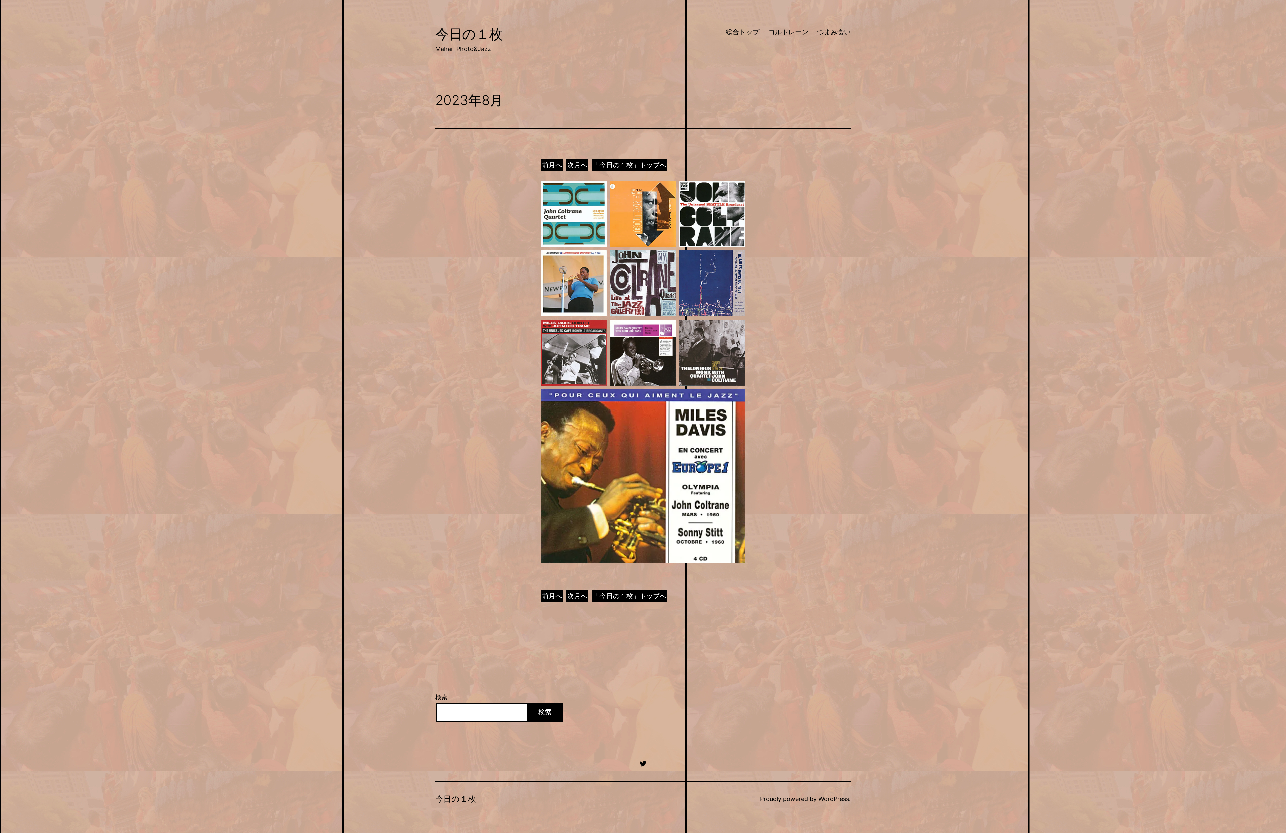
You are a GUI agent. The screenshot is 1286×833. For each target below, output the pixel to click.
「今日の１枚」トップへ (629, 165)
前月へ (552, 165)
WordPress (833, 798)
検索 (441, 697)
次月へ (577, 165)
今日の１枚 (469, 34)
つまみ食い (834, 32)
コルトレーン (788, 32)
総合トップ (742, 32)
